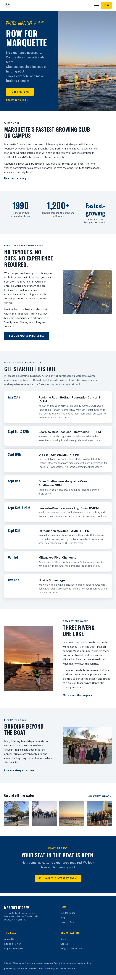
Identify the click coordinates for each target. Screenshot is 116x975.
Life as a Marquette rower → (21, 770)
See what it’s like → (17, 99)
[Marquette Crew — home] (7, 5)
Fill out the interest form (58, 878)
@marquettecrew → (100, 796)
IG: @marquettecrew (71, 948)
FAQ (62, 917)
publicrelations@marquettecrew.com (57, 968)
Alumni (63, 939)
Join (106, 5)
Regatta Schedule (13, 948)
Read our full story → (16, 178)
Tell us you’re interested (27, 336)
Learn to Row (67, 922)
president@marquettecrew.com (20, 968)
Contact (64, 944)
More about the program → (79, 695)
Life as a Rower (12, 944)
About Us (9, 939)
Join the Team (20, 91)
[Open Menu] (96, 5)
